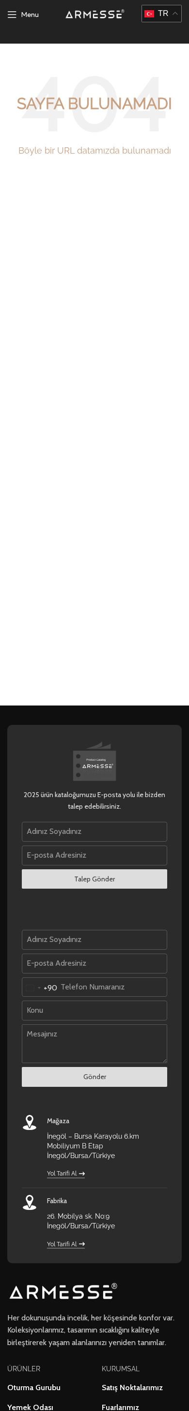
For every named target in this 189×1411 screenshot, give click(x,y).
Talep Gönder (94, 879)
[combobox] (39, 988)
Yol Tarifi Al (62, 1173)
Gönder (94, 1076)
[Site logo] (94, 13)
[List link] (47, 1387)
